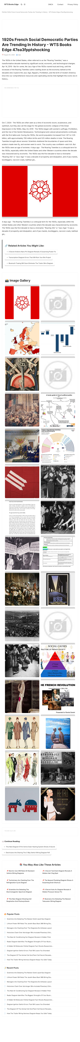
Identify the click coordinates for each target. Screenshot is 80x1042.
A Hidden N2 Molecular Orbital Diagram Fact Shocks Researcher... (30, 946)
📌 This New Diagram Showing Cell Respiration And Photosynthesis (19, 900)
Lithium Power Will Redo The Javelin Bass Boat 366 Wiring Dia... (29, 923)
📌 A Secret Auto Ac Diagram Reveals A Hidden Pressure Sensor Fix (56, 891)
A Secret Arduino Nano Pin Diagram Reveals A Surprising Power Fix (32, 252)
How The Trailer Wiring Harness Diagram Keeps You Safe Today (29, 960)
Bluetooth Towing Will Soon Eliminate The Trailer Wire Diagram (31, 263)
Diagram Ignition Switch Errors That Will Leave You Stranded (28, 951)
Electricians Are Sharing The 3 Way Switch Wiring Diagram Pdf (28, 853)
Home (4, 12)
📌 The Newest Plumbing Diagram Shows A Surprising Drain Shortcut (57, 881)
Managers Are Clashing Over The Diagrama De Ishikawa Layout (29, 928)
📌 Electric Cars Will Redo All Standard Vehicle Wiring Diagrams (20, 872)
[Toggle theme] (23, 4)
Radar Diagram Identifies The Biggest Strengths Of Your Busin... (29, 942)
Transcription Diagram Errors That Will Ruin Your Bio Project (30, 257)
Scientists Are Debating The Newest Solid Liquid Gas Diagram (29, 919)
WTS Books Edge (11, 4)
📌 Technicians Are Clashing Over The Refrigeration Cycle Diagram (20, 881)
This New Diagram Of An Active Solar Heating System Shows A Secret (30, 847)
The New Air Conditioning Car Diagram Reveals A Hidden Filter (29, 937)
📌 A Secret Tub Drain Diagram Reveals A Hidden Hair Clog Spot (57, 872)
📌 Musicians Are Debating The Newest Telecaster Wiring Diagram (56, 900)
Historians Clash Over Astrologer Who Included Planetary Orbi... (29, 932)
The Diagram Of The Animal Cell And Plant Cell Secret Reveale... (29, 955)
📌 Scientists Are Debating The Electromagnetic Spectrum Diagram (19, 891)
